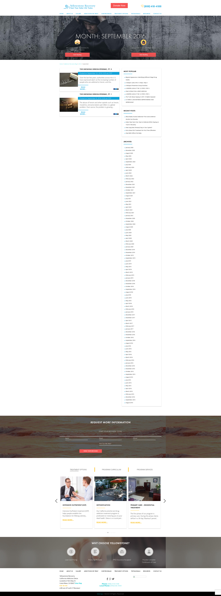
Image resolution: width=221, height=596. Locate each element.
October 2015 (130, 371)
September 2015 (130, 374)
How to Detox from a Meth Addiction (136, 91)
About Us (69, 14)
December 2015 (130, 366)
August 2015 (129, 377)
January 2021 (129, 215)
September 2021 (130, 193)
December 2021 (130, 184)
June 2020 (128, 232)
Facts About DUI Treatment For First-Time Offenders (141, 130)
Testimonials (135, 14)
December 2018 (130, 281)
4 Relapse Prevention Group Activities (136, 85)
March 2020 (129, 241)
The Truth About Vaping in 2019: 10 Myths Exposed (140, 97)
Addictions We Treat (91, 14)
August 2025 (129, 153)
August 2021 (129, 196)
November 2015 (130, 368)
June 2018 (128, 298)
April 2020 (129, 238)
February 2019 (130, 275)
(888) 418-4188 (152, 6)
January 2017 (129, 329)
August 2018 (129, 292)
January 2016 (129, 363)
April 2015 (129, 388)
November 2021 (130, 187)
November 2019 (130, 252)
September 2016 (130, 340)
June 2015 (128, 383)
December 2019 (130, 249)
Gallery (78, 14)
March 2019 (129, 272)
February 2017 (130, 326)
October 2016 (130, 337)
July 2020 (128, 230)
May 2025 (128, 156)
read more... (68, 520)
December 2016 (130, 332)
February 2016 (130, 360)
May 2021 (128, 204)
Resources (146, 14)
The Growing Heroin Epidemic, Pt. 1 (96, 94)
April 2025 (129, 159)
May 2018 (128, 300)
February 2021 (130, 212)
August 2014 (129, 402)
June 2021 (128, 201)
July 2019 (128, 261)
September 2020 (130, 224)
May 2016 (128, 351)
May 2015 (128, 385)
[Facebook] (114, 89)
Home (61, 14)
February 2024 (130, 167)
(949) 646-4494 (111, 586)
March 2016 (129, 357)
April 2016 (129, 354)
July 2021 (128, 198)
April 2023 (129, 170)
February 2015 (130, 394)
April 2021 (129, 207)
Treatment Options (121, 14)
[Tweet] (116, 89)
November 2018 (130, 283)
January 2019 (129, 278)
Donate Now (119, 5)
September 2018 (130, 289)
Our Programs (106, 14)
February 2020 (130, 244)
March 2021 (129, 210)
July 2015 (128, 380)
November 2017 (130, 317)
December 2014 (130, 397)
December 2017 (130, 315)
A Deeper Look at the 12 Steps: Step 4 (136, 82)
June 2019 (128, 264)
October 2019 (130, 255)
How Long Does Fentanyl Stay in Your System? (139, 127)
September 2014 (130, 400)
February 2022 (130, 179)
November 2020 (130, 218)
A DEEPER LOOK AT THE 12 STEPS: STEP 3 (137, 88)
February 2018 (130, 309)
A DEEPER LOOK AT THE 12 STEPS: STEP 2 (137, 94)
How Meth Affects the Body (133, 133)
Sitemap (100, 594)
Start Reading (77, 55)
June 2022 (128, 173)
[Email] (118, 89)
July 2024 (128, 164)
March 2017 (129, 323)
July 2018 (128, 295)
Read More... (83, 88)
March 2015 (129, 391)
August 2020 (129, 227)
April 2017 (129, 320)
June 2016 (128, 349)
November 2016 (130, 334)
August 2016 (129, 343)
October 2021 (130, 190)
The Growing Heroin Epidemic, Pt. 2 (96, 69)
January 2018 (129, 312)
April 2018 (129, 303)
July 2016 (128, 346)
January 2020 (129, 247)
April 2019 (129, 269)
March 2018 (129, 306)
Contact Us (157, 14)
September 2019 (130, 258)
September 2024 (130, 162)
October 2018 (130, 286)
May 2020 (128, 235)
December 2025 (130, 150)
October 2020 (130, 221)
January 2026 (129, 147)
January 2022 (129, 181)
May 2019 (128, 266)
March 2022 (129, 176)
